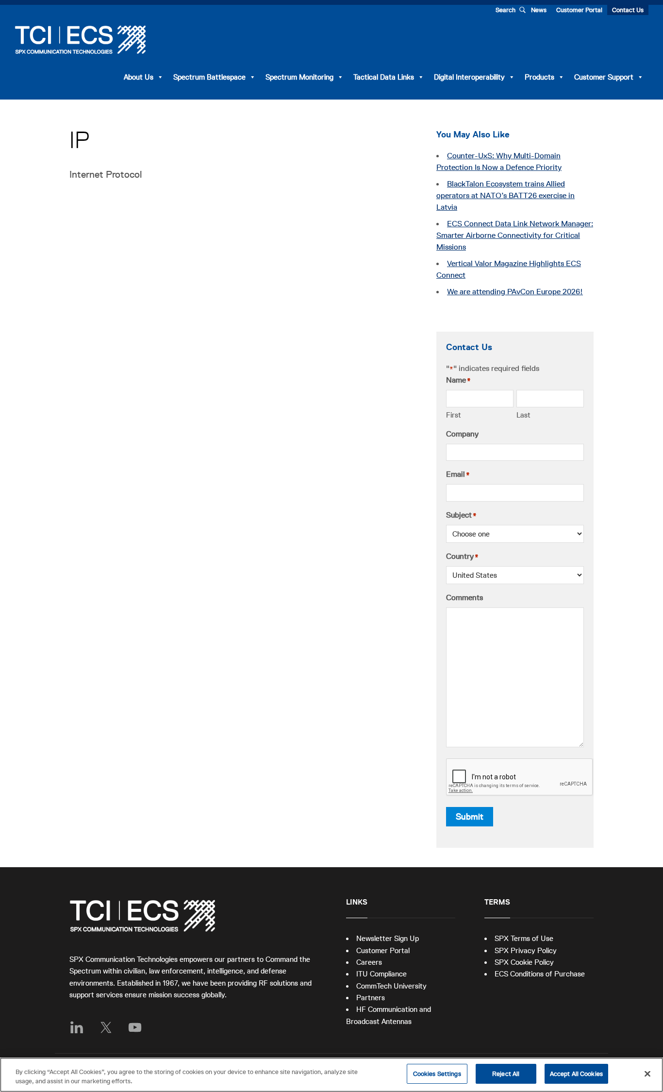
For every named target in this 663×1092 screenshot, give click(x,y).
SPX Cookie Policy (524, 962)
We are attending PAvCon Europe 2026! (515, 291)
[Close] (647, 1073)
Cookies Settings (437, 1073)
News (539, 10)
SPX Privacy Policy (526, 950)
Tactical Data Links (383, 77)
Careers (369, 962)
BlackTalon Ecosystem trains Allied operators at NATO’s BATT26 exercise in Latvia (505, 196)
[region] (331, 1075)
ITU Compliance (381, 974)
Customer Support (603, 77)
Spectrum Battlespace (209, 77)
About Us (138, 77)
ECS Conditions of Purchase (540, 974)
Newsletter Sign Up (387, 938)
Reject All (505, 1073)
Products (539, 77)
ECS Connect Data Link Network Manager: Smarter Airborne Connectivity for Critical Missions (514, 235)
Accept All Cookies (576, 1073)
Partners (370, 997)
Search (505, 10)
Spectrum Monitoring (299, 77)
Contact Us (628, 10)
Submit (469, 817)
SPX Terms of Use (524, 938)
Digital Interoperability (469, 77)
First (453, 415)
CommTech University (391, 986)
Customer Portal (579, 10)
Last (523, 415)
